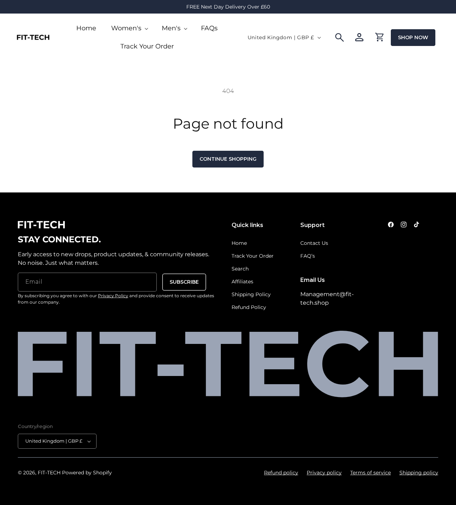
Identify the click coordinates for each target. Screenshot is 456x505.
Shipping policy (418, 472)
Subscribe (184, 282)
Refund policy (281, 472)
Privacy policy (324, 472)
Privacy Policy (113, 295)
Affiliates (242, 281)
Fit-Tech (49, 472)
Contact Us (314, 243)
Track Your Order (253, 256)
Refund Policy (249, 307)
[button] (129, 28)
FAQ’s (307, 256)
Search (240, 269)
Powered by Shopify (87, 472)
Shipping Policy (251, 294)
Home (239, 243)
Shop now (413, 37)
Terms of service (370, 472)
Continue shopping (228, 159)
